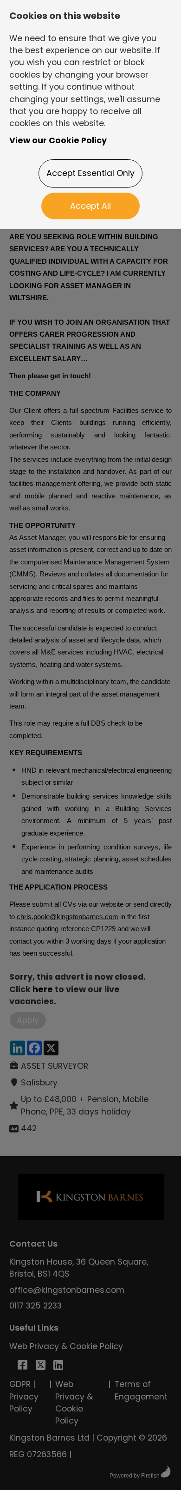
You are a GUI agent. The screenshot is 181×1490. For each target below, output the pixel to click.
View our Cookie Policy (58, 140)
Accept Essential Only (90, 173)
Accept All (90, 206)
